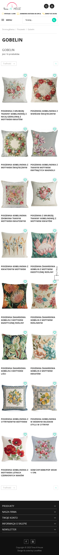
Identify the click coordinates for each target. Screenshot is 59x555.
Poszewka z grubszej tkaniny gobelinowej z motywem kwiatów (43, 218)
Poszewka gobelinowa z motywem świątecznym (14, 166)
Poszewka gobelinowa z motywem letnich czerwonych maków (14, 472)
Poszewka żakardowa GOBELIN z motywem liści (13, 371)
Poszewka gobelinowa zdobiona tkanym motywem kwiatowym (13, 218)
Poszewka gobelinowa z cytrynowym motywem (14, 420)
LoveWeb (38, 550)
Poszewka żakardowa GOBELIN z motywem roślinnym (43, 320)
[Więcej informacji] (22, 117)
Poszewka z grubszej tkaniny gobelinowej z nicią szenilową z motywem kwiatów (14, 115)
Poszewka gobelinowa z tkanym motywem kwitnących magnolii (44, 167)
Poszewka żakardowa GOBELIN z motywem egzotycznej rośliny (43, 269)
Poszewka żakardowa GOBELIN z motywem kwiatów (43, 371)
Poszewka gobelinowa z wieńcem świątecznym (44, 112)
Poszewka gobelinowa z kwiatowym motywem (14, 268)
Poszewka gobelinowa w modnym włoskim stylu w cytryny (43, 422)
